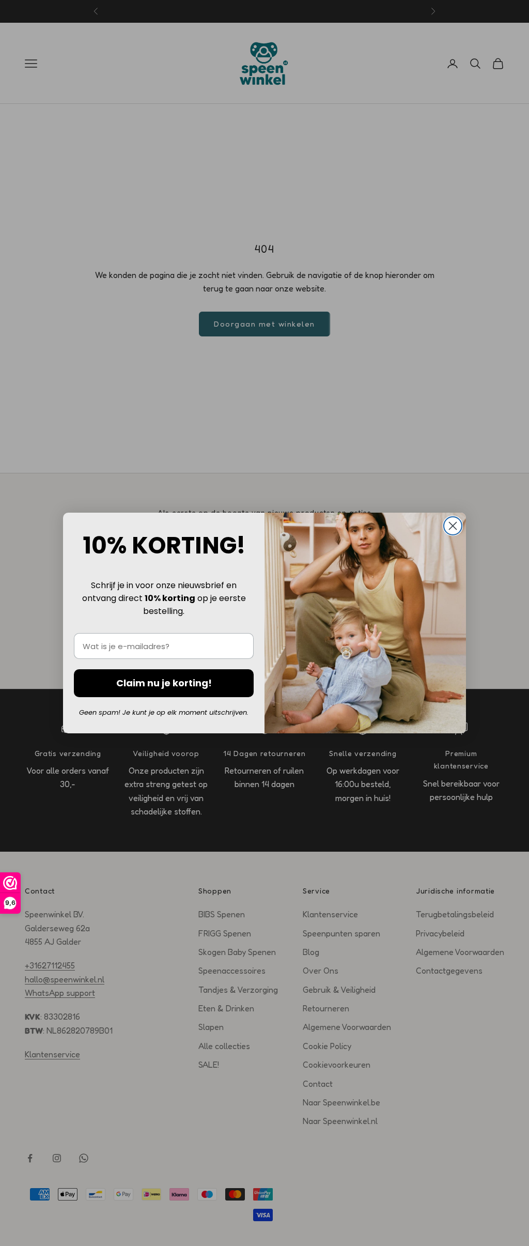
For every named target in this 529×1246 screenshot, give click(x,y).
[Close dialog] (453, 526)
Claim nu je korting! (164, 682)
